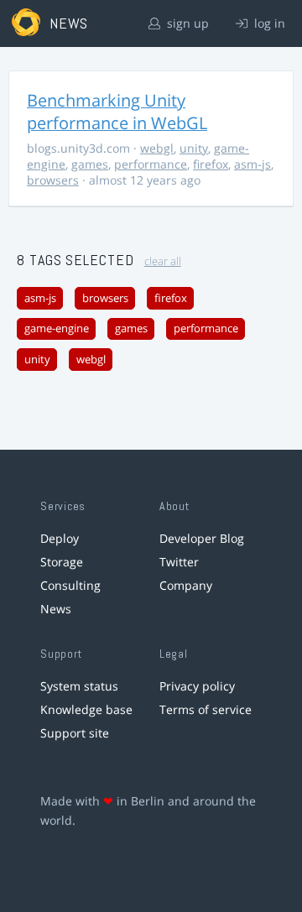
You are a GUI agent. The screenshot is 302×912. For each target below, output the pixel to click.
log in (268, 23)
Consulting (70, 585)
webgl (157, 148)
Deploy (59, 538)
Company (185, 585)
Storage (61, 562)
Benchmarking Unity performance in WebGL (117, 111)
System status (79, 686)
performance (150, 164)
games (89, 164)
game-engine (56, 328)
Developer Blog (201, 538)
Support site (74, 733)
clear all (162, 261)
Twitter (179, 562)
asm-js (252, 164)
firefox (210, 164)
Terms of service (205, 709)
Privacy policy (197, 686)
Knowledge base (86, 709)
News (55, 609)
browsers (53, 180)
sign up (186, 23)
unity (194, 148)
